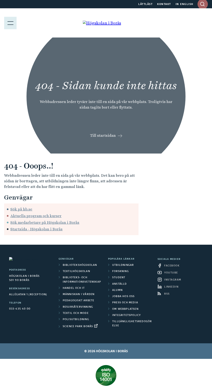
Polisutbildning (76, 319)
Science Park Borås (78, 326)
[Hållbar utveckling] (106, 375)
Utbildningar (123, 265)
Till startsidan (103, 135)
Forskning (120, 271)
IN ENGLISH (184, 4)
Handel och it (74, 288)
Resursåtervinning (78, 307)
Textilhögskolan (76, 271)
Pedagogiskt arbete (78, 300)
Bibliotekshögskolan (80, 265)
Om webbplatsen (125, 309)
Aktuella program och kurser (35, 216)
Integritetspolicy (126, 315)
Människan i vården (79, 294)
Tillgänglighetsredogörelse (132, 323)
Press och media (125, 302)
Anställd (119, 284)
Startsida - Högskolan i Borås (36, 229)
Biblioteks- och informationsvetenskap (82, 279)
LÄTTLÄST (145, 4)
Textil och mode (76, 313)
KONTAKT (164, 4)
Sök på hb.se (21, 209)
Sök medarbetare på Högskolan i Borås (44, 222)
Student (118, 277)
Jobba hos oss (123, 296)
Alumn (117, 290)
